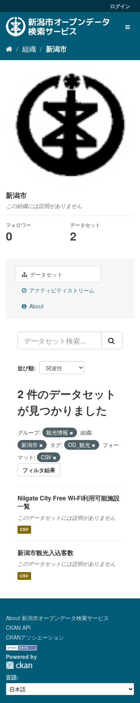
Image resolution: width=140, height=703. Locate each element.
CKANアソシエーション (35, 637)
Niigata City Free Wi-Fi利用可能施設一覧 (69, 501)
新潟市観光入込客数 (46, 552)
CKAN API (18, 627)
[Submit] (112, 340)
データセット (45, 274)
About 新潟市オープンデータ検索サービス (57, 618)
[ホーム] (9, 48)
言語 (11, 677)
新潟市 (56, 49)
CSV (24, 530)
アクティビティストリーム (61, 290)
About (36, 306)
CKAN (19, 665)
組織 (29, 48)
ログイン (120, 6)
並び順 (26, 368)
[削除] (71, 433)
